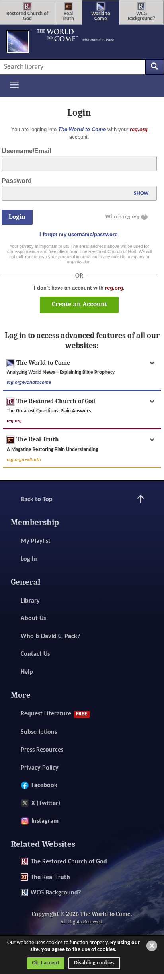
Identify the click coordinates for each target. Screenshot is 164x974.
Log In (29, 559)
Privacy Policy (40, 768)
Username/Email (26, 151)
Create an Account (79, 304)
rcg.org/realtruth (24, 459)
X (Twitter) (45, 803)
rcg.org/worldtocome (29, 382)
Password (17, 180)
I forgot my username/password (78, 234)
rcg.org (139, 129)
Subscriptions (39, 732)
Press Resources (42, 750)
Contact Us (35, 654)
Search (154, 66)
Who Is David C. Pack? (50, 636)
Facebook (44, 785)
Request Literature (54, 714)
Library (30, 601)
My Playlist (36, 541)
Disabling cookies (94, 963)
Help (27, 672)
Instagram (45, 821)
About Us (33, 618)
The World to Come (82, 129)
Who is (125, 217)
